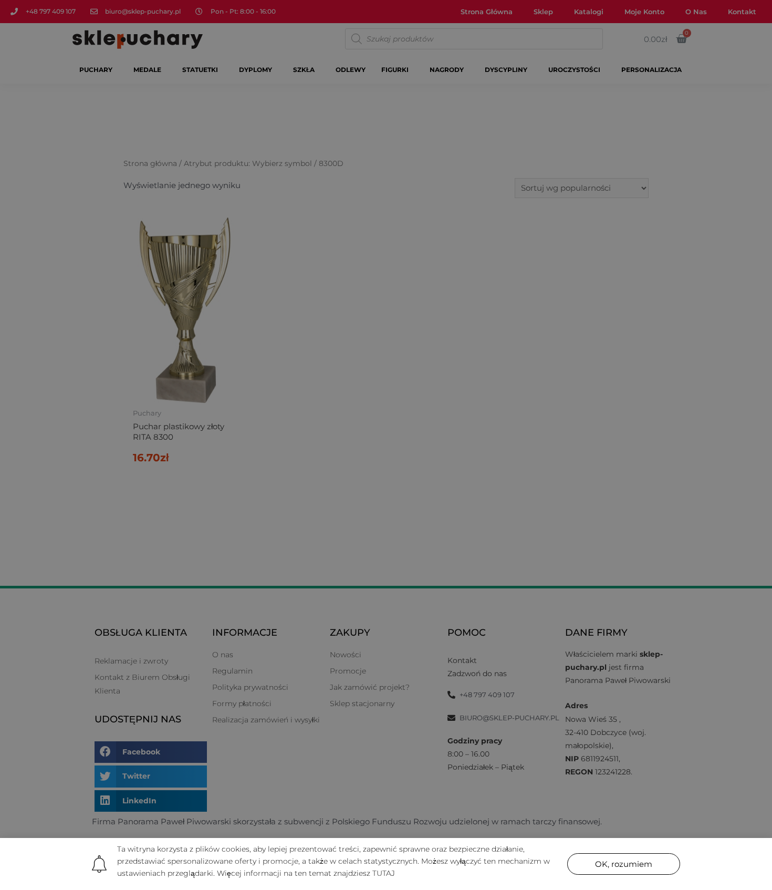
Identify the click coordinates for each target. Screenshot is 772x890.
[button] (623, 864)
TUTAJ (383, 873)
